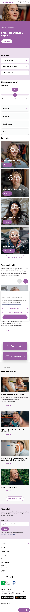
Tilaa (5, 529)
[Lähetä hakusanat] (18, 2)
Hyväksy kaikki (15, 317)
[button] (25, 2)
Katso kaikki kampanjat (15, 257)
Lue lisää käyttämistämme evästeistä (11, 304)
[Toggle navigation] (28, 1)
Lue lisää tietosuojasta (7, 534)
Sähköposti (4, 521)
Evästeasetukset (15, 308)
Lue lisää (6, 405)
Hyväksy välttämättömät (15, 312)
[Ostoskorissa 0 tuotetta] (23, 2)
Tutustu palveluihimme (9, 265)
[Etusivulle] (8, 1)
